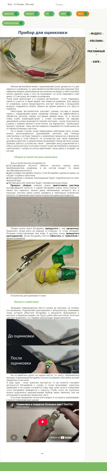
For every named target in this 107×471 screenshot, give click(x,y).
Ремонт (31, 14)
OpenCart (10, 14)
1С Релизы (19, 4)
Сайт (65, 14)
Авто (82, 14)
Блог (10, 4)
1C (49, 14)
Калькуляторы (13, 23)
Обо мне (29, 4)
